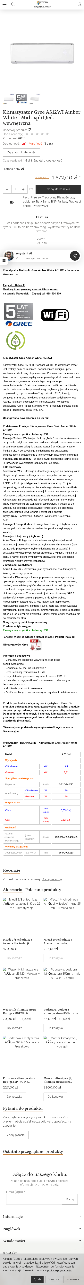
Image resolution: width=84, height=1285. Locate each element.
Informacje (13, 1216)
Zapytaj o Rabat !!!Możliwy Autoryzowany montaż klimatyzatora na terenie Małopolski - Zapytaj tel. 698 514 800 (32, 289)
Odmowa (53, 1279)
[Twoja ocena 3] (37, 134)
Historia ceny (12, 169)
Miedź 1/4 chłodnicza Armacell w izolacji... (58, 941)
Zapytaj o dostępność (21, 152)
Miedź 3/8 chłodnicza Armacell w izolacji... (17, 941)
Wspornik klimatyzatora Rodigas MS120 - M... (19, 1011)
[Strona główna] (42, 4)
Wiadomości (14, 1241)
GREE (21, 138)
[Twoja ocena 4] (42, 134)
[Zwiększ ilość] (7, 189)
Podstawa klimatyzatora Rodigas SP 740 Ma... (19, 1080)
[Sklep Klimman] (18, 315)
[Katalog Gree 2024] (36, 644)
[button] (41, 53)
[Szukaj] (13, 4)
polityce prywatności (59, 1270)
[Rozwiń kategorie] (4, 4)
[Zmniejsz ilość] (23, 189)
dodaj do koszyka (58, 189)
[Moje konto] (80, 4)
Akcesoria (12, 889)
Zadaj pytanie (16, 1135)
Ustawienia (72, 1279)
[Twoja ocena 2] (32, 134)
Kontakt (10, 1253)
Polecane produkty (43, 889)
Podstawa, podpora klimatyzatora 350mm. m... (62, 1011)
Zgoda (37, 1279)
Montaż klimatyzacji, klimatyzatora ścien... (58, 1080)
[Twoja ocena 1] (26, 134)
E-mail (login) (14, 1192)
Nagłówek (11, 1229)
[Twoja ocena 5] (47, 134)
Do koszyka (14, 1028)
